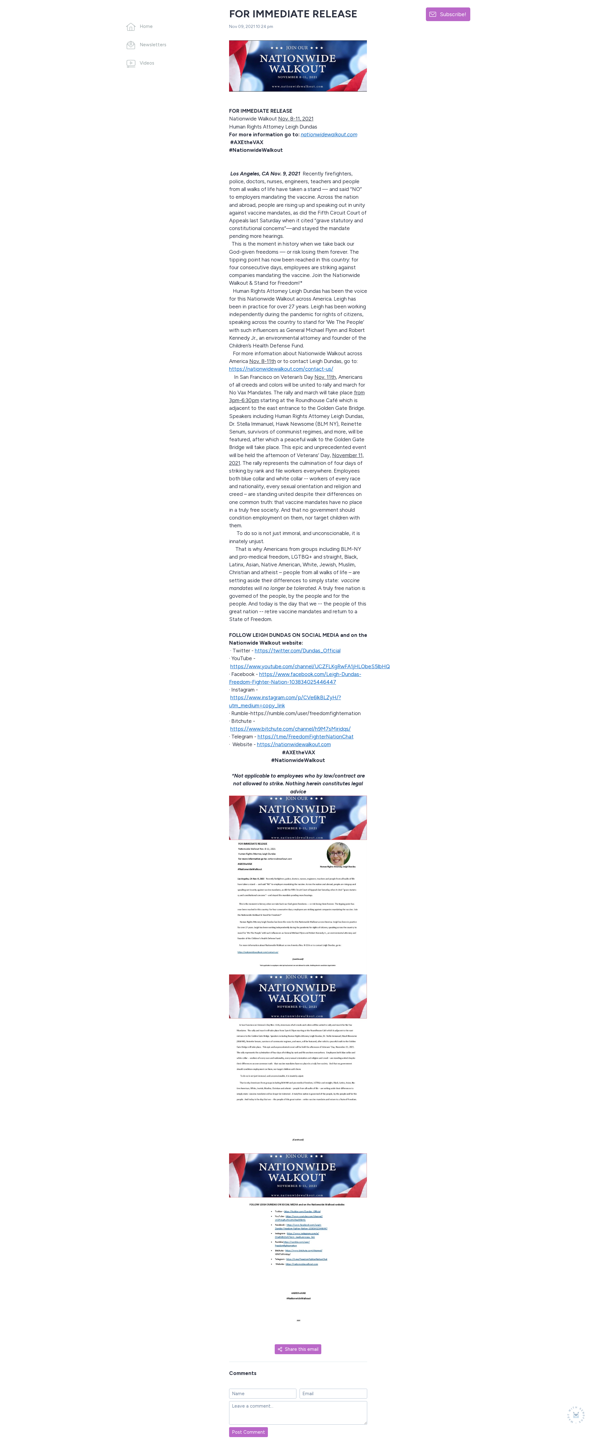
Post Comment (248, 1432)
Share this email (301, 1349)
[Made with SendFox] (576, 1414)
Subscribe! (453, 14)
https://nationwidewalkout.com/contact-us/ (281, 369)
